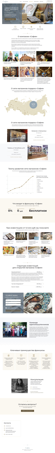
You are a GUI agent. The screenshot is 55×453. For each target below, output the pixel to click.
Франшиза (31, 1)
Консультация (36, 1)
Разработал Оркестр (27, 450)
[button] (27, 272)
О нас (21, 1)
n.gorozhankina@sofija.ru (36, 388)
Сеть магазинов (25, 1)
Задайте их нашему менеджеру (27, 410)
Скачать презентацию (27, 217)
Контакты (41, 1)
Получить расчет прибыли (10, 19)
